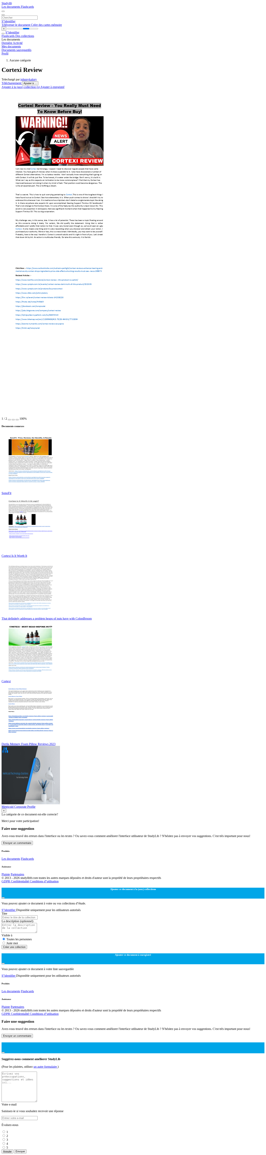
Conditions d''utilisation (44, 881)
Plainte (6, 874)
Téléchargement (12, 83)
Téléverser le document (16, 24)
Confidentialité (20, 881)
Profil (5, 53)
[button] (9, 419)
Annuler (7, 1151)
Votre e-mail (9, 1104)
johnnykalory (28, 79)
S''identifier (8, 21)
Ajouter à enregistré (52, 87)
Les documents (11, 6)
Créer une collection (14, 947)
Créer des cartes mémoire (46, 24)
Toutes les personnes (19, 939)
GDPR (6, 881)
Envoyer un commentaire (17, 843)
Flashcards (27, 6)
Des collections (24, 36)
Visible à (7, 935)
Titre (4, 913)
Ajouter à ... (30, 83)
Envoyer (20, 1151)
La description (17, 921)
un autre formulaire (45, 1066)
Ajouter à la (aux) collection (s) (21, 87)
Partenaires (17, 874)
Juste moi (12, 943)
